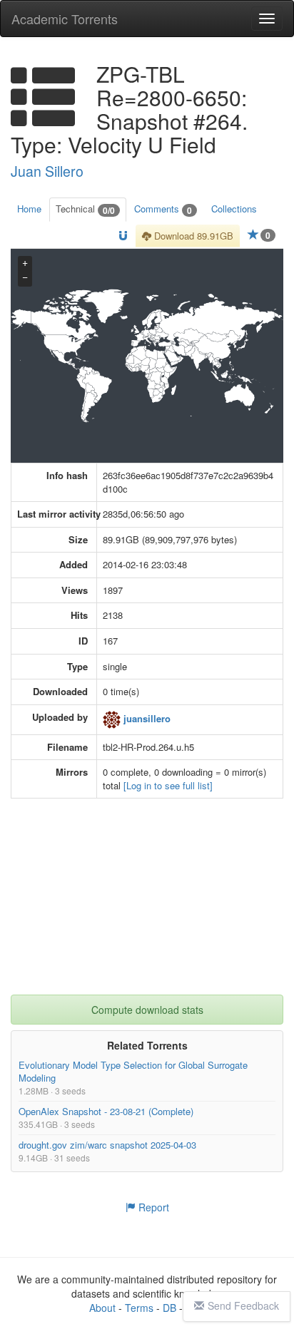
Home (29, 208)
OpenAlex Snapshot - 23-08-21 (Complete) (106, 1112)
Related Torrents (147, 1045)
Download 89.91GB (192, 235)
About (102, 1307)
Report (152, 1207)
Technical (85, 209)
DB (169, 1307)
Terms (139, 1307)
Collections (234, 208)
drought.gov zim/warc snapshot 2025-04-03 (107, 1145)
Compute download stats (147, 1009)
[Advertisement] (147, 905)
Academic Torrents (64, 18)
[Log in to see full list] (168, 785)
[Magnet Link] (123, 236)
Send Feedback (243, 1305)
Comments (163, 209)
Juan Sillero (47, 171)
